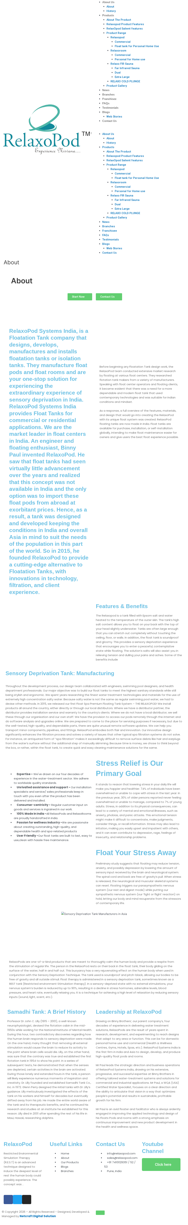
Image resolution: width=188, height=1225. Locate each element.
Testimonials (110, 107)
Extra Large (122, 77)
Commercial (123, 41)
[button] (141, 129)
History (111, 11)
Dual (118, 72)
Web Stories (114, 116)
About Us (108, 2)
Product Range (116, 33)
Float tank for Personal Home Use (137, 46)
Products (108, 15)
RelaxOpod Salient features (124, 28)
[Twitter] (17, 1199)
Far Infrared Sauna (127, 68)
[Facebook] (8, 1199)
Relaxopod (117, 37)
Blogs (106, 112)
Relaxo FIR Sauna (122, 63)
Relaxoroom (118, 50)
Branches (108, 94)
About (110, 6)
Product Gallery (116, 85)
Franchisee (109, 98)
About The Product (118, 19)
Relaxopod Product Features (125, 24)
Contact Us (109, 120)
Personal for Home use (130, 59)
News (105, 90)
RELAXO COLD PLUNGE (125, 81)
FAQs (105, 103)
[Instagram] (26, 1199)
